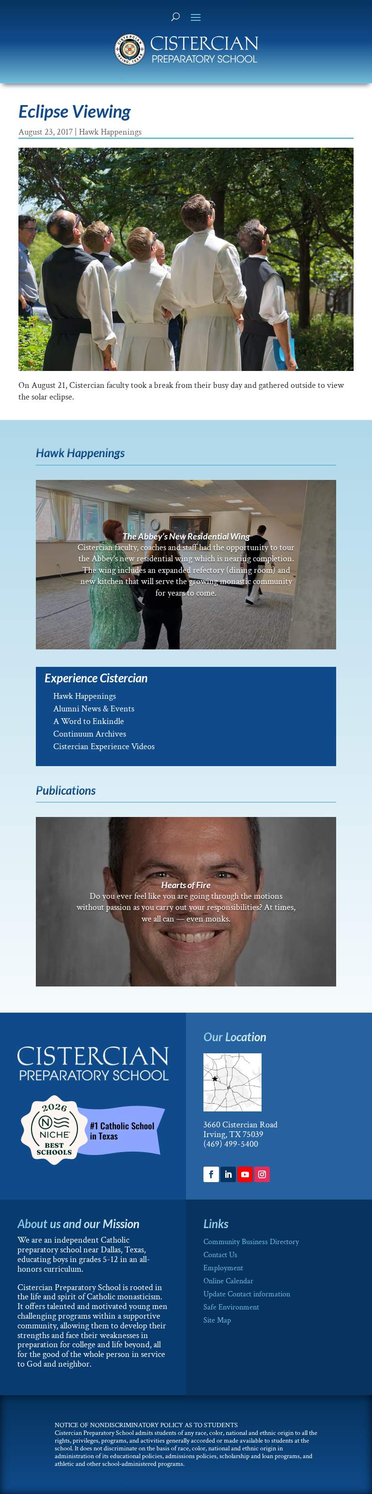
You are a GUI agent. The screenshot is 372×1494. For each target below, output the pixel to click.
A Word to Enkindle (88, 721)
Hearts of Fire (186, 884)
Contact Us (220, 1255)
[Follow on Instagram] (262, 1174)
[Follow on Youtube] (245, 1174)
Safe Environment (231, 1307)
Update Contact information (246, 1294)
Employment (223, 1268)
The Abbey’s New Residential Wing (186, 536)
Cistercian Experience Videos (104, 746)
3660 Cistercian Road (240, 1124)
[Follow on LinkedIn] (228, 1174)
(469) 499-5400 (230, 1144)
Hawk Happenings (110, 132)
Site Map (217, 1320)
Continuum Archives (89, 733)
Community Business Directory (251, 1242)
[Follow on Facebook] (211, 1174)
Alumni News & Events (93, 708)
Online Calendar (228, 1281)
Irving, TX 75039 (233, 1134)
